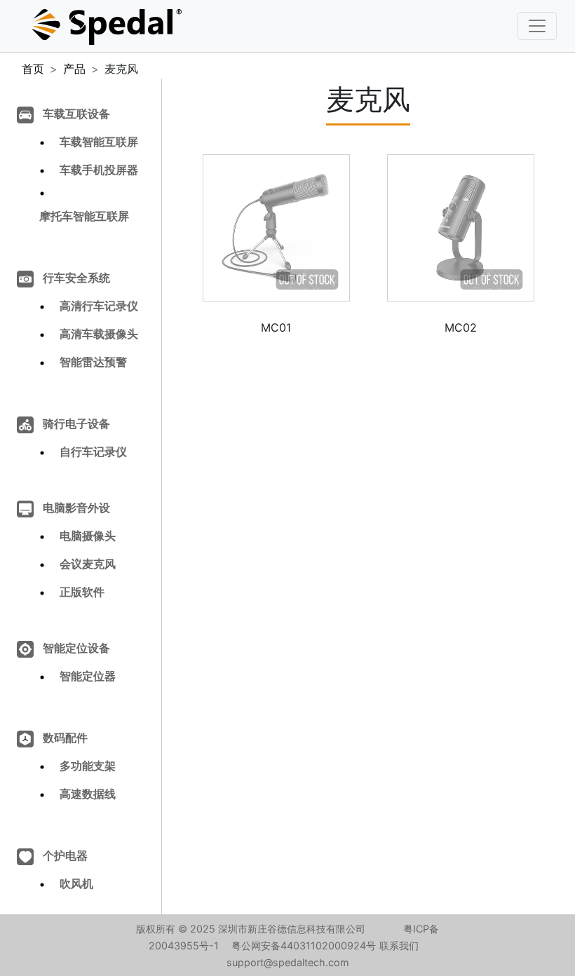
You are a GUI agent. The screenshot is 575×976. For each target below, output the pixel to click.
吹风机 (76, 883)
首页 (33, 69)
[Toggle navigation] (537, 26)
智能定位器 (88, 676)
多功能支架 (88, 766)
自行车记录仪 (93, 452)
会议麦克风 (88, 564)
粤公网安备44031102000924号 (303, 945)
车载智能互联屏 (99, 142)
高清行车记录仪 (99, 306)
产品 (74, 69)
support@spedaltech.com (287, 962)
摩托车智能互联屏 (84, 216)
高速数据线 (88, 794)
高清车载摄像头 (99, 334)
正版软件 (82, 592)
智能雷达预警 (93, 362)
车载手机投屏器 (99, 170)
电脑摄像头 (88, 536)
